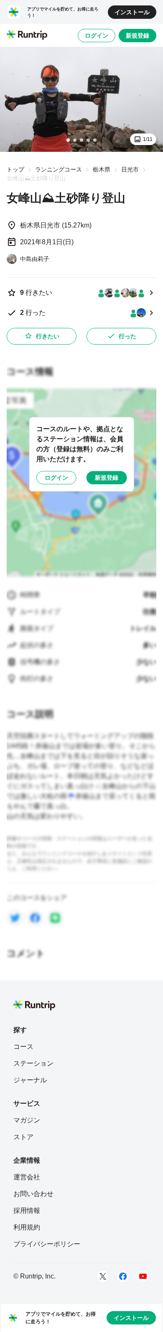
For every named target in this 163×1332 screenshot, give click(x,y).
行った (127, 336)
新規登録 (137, 35)
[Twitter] (103, 1276)
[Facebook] (123, 1276)
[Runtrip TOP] (27, 35)
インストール (132, 12)
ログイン (96, 35)
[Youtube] (143, 1276)
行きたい (47, 336)
